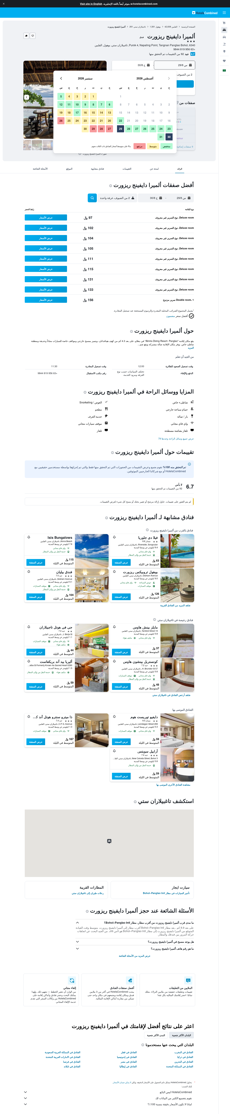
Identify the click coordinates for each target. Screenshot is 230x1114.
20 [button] (136, 121)
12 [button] (144, 112)
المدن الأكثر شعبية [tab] (156, 1035)
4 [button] (153, 104)
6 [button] (137, 104)
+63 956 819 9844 (184, 49)
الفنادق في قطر (129, 1052)
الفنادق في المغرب (183, 1052)
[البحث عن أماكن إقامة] (224, 30)
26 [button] (144, 129)
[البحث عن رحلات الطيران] (224, 23)
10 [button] (160, 112)
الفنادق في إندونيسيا (127, 1057)
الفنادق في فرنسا (71, 1061)
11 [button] (152, 112)
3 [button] (161, 104)
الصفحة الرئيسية (188, 26)
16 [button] (169, 121)
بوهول (158, 26)
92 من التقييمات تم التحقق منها (166, 54)
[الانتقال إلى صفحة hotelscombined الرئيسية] (205, 12)
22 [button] (120, 121)
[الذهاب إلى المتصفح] (224, 51)
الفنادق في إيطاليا (128, 1066)
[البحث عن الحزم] (224, 44)
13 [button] (136, 112)
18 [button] (152, 121)
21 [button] (128, 121)
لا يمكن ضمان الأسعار (122, 1082)
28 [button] (128, 129)
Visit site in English (91, 3)
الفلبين (174, 26)
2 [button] (169, 104)
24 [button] (160, 129)
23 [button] (169, 129)
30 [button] (169, 137)
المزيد (191, 347)
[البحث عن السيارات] (224, 37)
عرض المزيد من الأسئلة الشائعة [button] (134, 955)
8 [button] (120, 104)
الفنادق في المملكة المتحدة (179, 1066)
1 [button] (120, 96)
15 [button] (120, 112)
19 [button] (144, 121)
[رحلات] (224, 60)
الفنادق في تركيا (185, 1057)
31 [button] (160, 137)
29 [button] (120, 129)
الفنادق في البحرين (183, 1061)
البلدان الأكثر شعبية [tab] (181, 1035)
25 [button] (152, 129)
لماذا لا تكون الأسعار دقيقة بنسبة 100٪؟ (170, 1104)
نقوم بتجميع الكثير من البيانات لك (173, 1098)
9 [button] (169, 112)
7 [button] (128, 104)
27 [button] (136, 129)
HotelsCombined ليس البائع (176, 1092)
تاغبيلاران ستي (140, 26)
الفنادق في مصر (129, 1061)
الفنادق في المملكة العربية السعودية (62, 1052)
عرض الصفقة (121, 562)
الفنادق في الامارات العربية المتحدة (63, 1057)
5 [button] (145, 104)
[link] (175, 605)
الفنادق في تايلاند (72, 1066)
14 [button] (128, 112)
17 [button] (160, 121)
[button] (3, 3)
